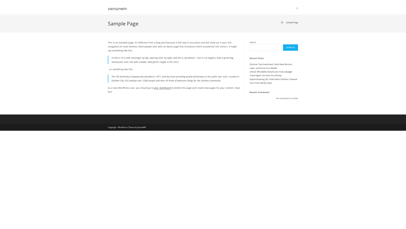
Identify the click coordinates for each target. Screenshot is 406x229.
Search (253, 42)
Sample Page (292, 22)
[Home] (282, 22)
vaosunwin (117, 8)
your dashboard (162, 87)
